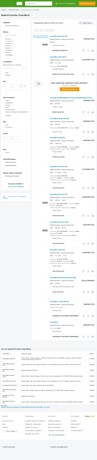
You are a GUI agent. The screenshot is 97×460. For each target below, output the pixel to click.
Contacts (5, 427)
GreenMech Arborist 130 (58, 166)
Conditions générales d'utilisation (35, 421)
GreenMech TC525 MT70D (59, 301)
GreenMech (54, 322)
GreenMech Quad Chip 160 (59, 118)
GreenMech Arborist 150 (58, 36)
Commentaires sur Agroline (33, 430)
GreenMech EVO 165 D (58, 57)
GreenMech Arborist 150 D (59, 222)
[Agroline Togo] (8, 3)
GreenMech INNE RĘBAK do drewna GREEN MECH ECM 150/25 (73, 98)
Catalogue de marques (32, 434)
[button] (88, 50)
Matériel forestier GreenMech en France (38, 407)
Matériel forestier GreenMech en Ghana (13, 407)
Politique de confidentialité (33, 424)
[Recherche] (27, 3)
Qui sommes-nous (7, 421)
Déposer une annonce (69, 89)
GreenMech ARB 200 (57, 137)
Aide (3, 424)
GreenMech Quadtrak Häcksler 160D (63, 277)
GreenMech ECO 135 (57, 250)
